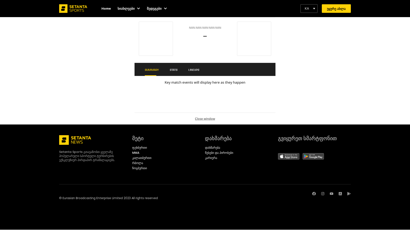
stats (173, 69)
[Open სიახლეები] (138, 8)
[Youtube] (331, 193)
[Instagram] (323, 193)
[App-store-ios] (340, 193)
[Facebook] (314, 193)
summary (152, 69)
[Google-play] (349, 193)
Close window (205, 119)
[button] (309, 8)
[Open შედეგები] (165, 8)
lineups (193, 69)
